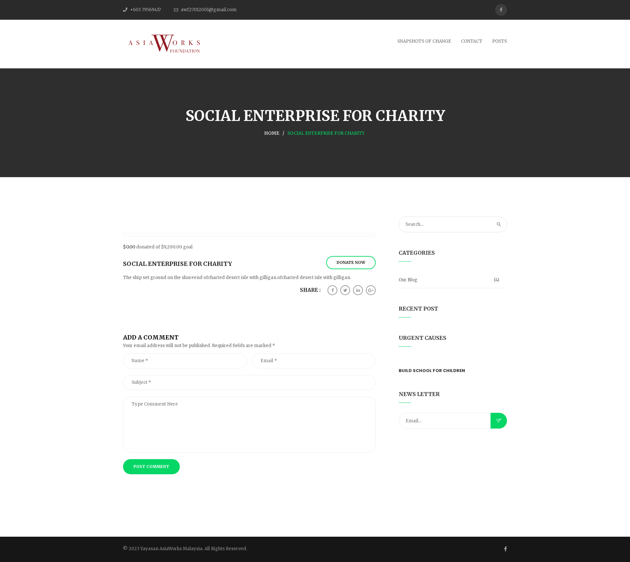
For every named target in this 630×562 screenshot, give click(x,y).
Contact (471, 41)
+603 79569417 (145, 9)
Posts (499, 41)
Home (271, 133)
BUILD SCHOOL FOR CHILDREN (432, 370)
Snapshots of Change (424, 41)
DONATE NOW (351, 262)
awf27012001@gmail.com (209, 9)
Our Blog (408, 280)
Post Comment (151, 466)
